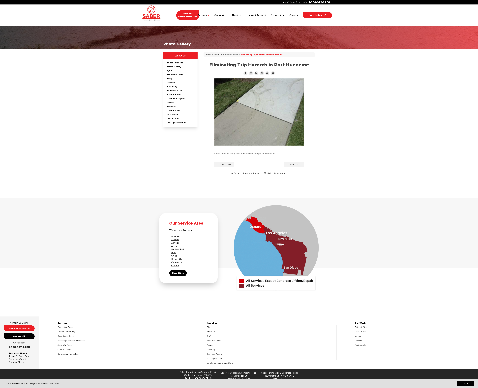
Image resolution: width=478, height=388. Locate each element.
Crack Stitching (64, 349)
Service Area (277, 15)
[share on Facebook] (245, 73)
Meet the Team (175, 75)
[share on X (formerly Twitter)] (251, 73)
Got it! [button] (465, 384)
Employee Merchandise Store (220, 363)
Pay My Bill (19, 336)
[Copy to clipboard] (273, 73)
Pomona (188, 230)
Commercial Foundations (68, 354)
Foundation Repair (66, 327)
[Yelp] (186, 378)
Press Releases (175, 63)
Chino (174, 256)
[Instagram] (203, 378)
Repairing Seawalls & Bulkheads (71, 340)
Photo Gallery (174, 67)
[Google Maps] (207, 378)
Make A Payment (257, 15)
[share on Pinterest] (262, 73)
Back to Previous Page (246, 173)
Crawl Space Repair (66, 336)
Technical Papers (176, 98)
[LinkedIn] (193, 378)
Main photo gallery (277, 173)
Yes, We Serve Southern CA (295, 2)
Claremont (176, 262)
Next (294, 164)
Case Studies (174, 94)
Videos (171, 102)
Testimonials (173, 110)
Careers (293, 15)
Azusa (174, 246)
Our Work (219, 15)
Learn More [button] (54, 383)
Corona (175, 265)
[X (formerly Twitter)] (200, 378)
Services (202, 15)
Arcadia (175, 239)
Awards (171, 82)
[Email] (267, 73)
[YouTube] (196, 378)
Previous (224, 164)
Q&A (169, 71)
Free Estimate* (317, 15)
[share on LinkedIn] (256, 73)
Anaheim (175, 236)
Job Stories (173, 118)
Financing (172, 86)
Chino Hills (176, 259)
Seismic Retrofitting (66, 332)
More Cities (178, 273)
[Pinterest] (210, 378)
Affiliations (172, 114)
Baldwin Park (178, 249)
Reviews (171, 106)
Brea (173, 252)
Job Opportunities (176, 122)
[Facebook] (189, 378)
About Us (236, 15)
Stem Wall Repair (65, 345)
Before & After (175, 90)
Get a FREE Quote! (19, 328)
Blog (169, 79)
